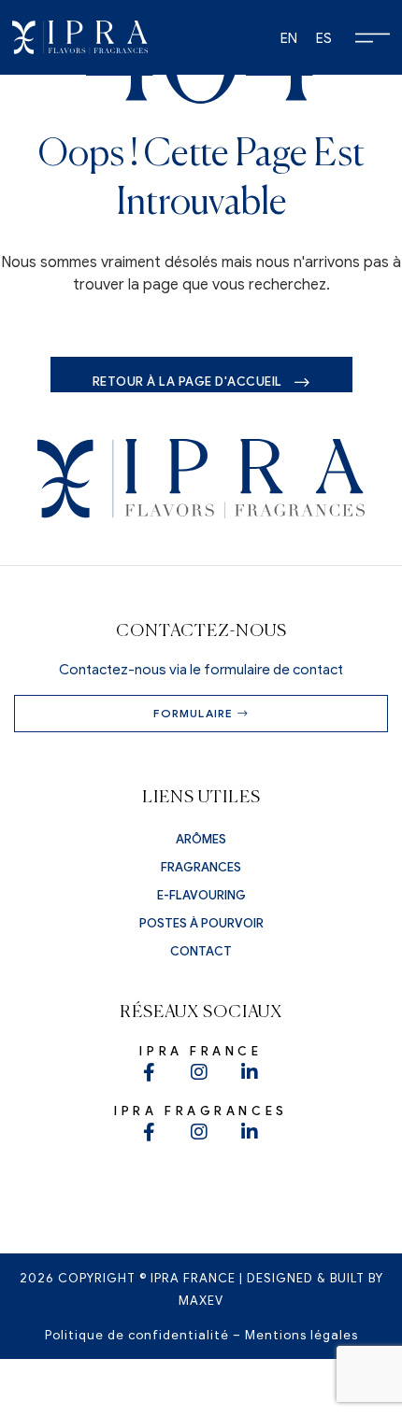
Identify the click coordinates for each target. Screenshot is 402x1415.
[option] (289, 39)
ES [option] (324, 38)
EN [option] (288, 38)
